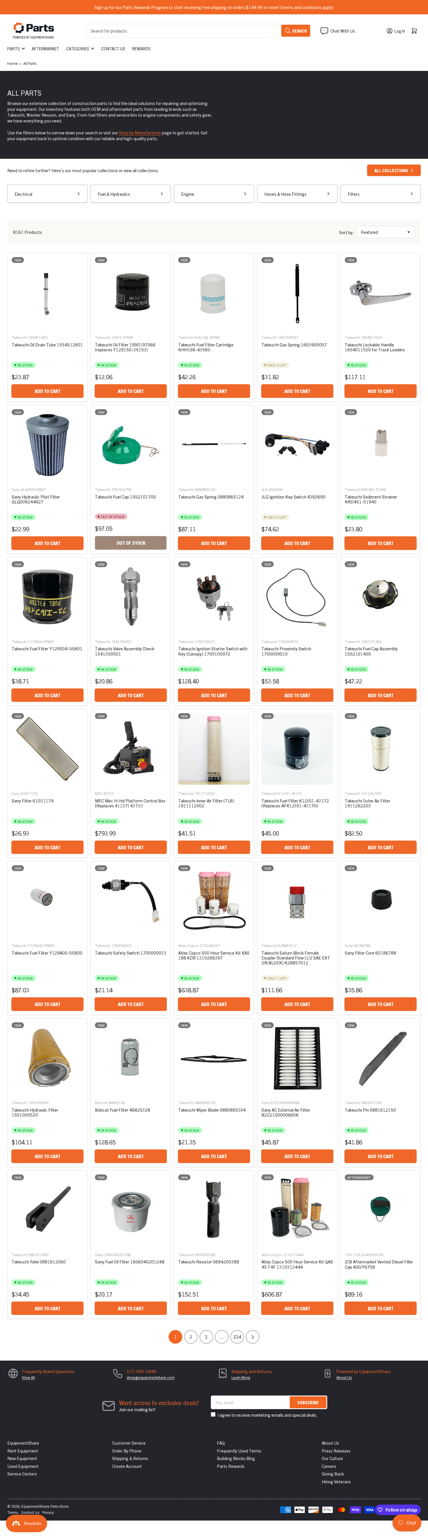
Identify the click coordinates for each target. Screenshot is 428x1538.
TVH (348, 1254)
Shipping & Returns (130, 1458)
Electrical (23, 194)
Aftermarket (45, 48)
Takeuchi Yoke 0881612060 (39, 1261)
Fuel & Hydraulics (114, 194)
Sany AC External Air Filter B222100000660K (285, 1112)
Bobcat (101, 1102)
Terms (12, 1512)
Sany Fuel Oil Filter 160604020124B (130, 1261)
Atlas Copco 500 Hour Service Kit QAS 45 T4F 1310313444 (297, 1264)
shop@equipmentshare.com (151, 1377)
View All (28, 1377)
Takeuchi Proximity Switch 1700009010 (286, 651)
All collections (391, 170)
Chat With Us (342, 30)
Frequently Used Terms (239, 1450)
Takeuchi (19, 337)
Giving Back (333, 1473)
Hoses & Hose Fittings (285, 194)
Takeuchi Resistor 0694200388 (208, 1261)
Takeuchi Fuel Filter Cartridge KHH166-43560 (206, 347)
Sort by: (346, 232)
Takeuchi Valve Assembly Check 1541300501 (124, 651)
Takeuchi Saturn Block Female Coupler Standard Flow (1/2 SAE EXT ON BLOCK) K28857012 (295, 958)
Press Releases (336, 1450)
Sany (16, 489)
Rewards (141, 48)
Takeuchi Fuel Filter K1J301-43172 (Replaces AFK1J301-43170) (295, 803)
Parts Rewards (231, 1466)
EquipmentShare (23, 1443)
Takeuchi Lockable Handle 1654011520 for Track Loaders (375, 347)
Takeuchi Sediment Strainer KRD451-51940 (371, 499)
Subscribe (308, 1402)
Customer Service (129, 1443)
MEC (98, 793)
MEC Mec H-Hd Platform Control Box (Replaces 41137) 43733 (130, 803)
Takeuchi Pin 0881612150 (370, 1109)
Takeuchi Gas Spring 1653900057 (294, 344)
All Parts (29, 63)
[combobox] (198, 31)
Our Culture (332, 1458)
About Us (344, 1377)
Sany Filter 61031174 (33, 800)
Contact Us (113, 48)
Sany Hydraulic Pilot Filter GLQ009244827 (36, 499)
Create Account (127, 1466)
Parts (13, 48)
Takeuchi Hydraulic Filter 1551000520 (35, 1112)
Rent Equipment (22, 1450)
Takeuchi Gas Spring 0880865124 (211, 496)
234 (237, 1337)
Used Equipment (23, 1466)
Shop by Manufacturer (140, 132)
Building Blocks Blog (236, 1458)
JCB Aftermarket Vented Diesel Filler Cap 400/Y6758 (379, 1264)
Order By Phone (127, 1450)
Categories (77, 48)
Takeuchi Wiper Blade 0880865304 (212, 1109)
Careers (329, 1466)
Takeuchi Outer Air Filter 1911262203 (367, 803)
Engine (187, 194)
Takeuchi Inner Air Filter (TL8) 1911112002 (206, 803)
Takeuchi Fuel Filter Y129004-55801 (47, 648)
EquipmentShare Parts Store (45, 1506)
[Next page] (252, 1337)
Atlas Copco (188, 945)
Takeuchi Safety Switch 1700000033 (131, 952)
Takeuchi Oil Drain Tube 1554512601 (47, 344)
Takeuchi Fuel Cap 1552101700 (125, 496)
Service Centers (22, 1473)
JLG (264, 489)
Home (12, 63)
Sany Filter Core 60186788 (370, 952)
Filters (354, 194)
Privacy (48, 1512)
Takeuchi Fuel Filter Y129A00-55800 (47, 952)
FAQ (221, 1443)
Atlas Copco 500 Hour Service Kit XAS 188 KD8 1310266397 (214, 955)
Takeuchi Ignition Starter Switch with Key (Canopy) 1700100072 (212, 651)
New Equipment (22, 1458)
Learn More (240, 1377)
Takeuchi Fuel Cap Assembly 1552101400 (371, 651)
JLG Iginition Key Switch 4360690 (293, 496)
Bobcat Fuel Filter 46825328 (122, 1109)
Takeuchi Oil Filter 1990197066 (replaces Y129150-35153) (125, 347)
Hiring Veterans (336, 1481)
